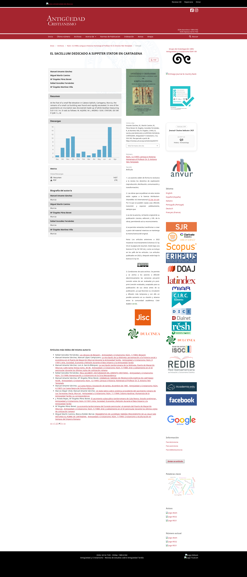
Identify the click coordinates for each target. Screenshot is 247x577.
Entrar (198, 2)
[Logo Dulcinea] (144, 333)
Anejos (150, 36)
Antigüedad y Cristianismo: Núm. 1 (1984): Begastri (124, 355)
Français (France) (173, 212)
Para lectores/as (172, 442)
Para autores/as (172, 446)
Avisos (140, 36)
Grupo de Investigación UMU (181, 49)
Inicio (50, 36)
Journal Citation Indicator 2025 (181, 130)
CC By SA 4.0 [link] (154, 199)
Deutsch (169, 208)
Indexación (129, 36)
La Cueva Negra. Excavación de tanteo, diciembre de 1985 (103, 385)
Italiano (169, 201)
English (169, 193)
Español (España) (173, 197)
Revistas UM (176, 2)
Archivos (77, 36)
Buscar (195, 36)
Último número (63, 36)
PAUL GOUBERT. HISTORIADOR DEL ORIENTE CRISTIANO (104, 373)
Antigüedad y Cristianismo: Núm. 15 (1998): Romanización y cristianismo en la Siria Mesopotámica (104, 374)
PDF (154, 60)
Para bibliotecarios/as (174, 450)
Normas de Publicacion (110, 36)
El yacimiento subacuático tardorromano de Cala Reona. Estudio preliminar (123, 398)
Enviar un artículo (175, 461)
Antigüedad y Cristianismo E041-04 (181, 51)
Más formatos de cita (136, 146)
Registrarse (188, 2)
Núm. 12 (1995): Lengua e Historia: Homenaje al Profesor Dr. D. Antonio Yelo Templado (99, 46)
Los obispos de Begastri (90, 355)
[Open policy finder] (143, 316)
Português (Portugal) (175, 204)
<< (51, 423)
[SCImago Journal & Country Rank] (181, 74)
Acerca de (90, 36)
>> (65, 423)
